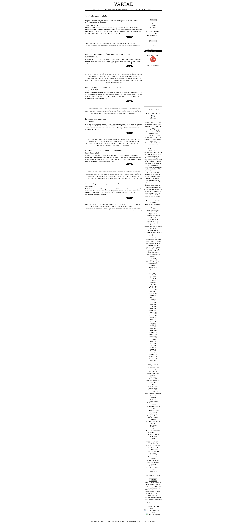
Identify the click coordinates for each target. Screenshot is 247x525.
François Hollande (135, 45)
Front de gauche (93, 76)
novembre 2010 (153, 312)
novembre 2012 (153, 275)
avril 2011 (153, 303)
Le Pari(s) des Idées (153, 447)
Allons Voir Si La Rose (153, 444)
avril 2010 (153, 325)
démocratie (125, 206)
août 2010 (153, 317)
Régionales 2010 (153, 260)
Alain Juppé (136, 171)
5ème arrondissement (153, 210)
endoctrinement (124, 45)
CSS (154, 521)
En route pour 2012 (113, 43)
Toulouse (125, 48)
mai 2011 (153, 301)
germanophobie (124, 174)
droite (135, 173)
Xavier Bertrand (118, 178)
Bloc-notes (153, 217)
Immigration (134, 174)
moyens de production (117, 78)
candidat (103, 74)
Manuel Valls (127, 208)
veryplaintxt (126, 521)
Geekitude (153, 225)
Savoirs (153, 265)
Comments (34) (126, 145)
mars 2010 (153, 327)
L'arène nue (153, 397)
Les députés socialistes (153, 455)
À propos (153, 25)
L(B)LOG (153, 399)
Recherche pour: (153, 16)
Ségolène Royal (106, 211)
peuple (105, 210)
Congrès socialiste (153, 219)
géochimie (121, 110)
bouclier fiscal (115, 173)
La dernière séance (153, 238)
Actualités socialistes (100, 139)
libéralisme (90, 78)
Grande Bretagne (104, 76)
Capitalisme (110, 74)
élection (89, 208)
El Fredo (153, 384)
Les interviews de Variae (153, 243)
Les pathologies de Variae (153, 250)
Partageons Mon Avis (153, 416)
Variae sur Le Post (153, 432)
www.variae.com (152, 495)
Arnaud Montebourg (97, 206)
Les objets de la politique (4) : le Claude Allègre (103, 87)
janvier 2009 (153, 353)
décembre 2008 (153, 354)
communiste (125, 74)
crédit (106, 45)
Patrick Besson (102, 176)
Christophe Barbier (93, 110)
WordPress (115, 521)
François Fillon (109, 174)
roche (119, 113)
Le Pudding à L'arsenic (153, 410)
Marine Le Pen (100, 143)
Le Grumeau (153, 404)
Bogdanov (136, 108)
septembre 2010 (153, 316)
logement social (104, 47)
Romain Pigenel (155, 482)
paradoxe (122, 143)
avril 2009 (153, 347)
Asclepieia (153, 375)
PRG (125, 210)
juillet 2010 (153, 319)
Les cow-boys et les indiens (128, 43)
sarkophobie (90, 178)
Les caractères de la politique (153, 239)
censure (100, 45)
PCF (92, 80)
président (111, 210)
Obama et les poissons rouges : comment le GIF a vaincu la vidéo (153, 126)
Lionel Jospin (109, 111)
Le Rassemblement (153, 449)
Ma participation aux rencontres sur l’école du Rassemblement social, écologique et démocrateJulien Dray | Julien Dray (153, 156)
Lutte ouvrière (99, 78)
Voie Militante (153, 436)
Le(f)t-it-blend (153, 412)
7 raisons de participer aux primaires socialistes (103, 184)
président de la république (115, 176)
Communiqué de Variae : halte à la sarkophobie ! (104, 150)
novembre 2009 (153, 334)
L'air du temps (153, 236)
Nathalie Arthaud (130, 78)
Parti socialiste (153, 466)
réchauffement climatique (107, 113)
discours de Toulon (126, 173)
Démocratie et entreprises (153, 380)
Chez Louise (153, 377)
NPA (117, 143)
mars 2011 (153, 304)
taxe (112, 48)
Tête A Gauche (153, 267)
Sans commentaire (126, 73)
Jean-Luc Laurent (121, 76)
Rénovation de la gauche (112, 73)
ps (104, 80)
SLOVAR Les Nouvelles (153, 430)
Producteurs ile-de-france (153, 475)
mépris (107, 78)
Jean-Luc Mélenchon (133, 76)
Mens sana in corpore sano (153, 254)
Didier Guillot (153, 382)
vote (125, 211)
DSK (135, 206)
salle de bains (100, 48)
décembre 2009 (153, 332)
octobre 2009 (153, 336)
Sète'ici (153, 429)
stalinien (137, 80)
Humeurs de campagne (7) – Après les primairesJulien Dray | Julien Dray (152, 187)
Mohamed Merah (115, 47)
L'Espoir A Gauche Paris (153, 445)
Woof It (153, 438)
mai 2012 (153, 279)
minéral (124, 111)
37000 (130, 171)
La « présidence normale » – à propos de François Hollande (153, 182)
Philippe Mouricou (153, 417)
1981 (86, 74)
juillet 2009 (153, 341)
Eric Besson (113, 110)
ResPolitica (153, 427)
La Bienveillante (153, 401)
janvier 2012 (153, 286)
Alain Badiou (95, 74)
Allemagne (90, 173)
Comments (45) (117, 82)
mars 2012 (153, 282)
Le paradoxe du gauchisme (95, 119)
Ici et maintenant (153, 392)
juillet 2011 (153, 297)
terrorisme (118, 48)
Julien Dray (153, 395)
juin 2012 (153, 277)
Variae (123, 4)
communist (118, 74)
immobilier (88, 47)
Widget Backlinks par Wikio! (153, 204)
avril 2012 (153, 280)
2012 (89, 74)
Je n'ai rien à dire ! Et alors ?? (153, 393)
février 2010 (153, 328)
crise (112, 206)
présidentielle (98, 80)
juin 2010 (153, 321)
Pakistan (134, 47)
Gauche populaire (153, 390)
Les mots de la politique (153, 247)
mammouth (117, 111)
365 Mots (153, 366)
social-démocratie (127, 80)
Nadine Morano (132, 111)
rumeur (98, 211)
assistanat (97, 173)
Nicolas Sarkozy (126, 47)
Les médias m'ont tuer (100, 108)
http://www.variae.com (153, 503)
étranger (94, 174)
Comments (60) (132, 211)
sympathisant (116, 211)
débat (119, 206)
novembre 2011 (153, 290)
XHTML (150, 521)
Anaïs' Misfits (153, 371)
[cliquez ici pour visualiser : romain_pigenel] (153, 115)
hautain (112, 76)
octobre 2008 (153, 358)
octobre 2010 (153, 314)
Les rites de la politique (153, 252)
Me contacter (153, 27)
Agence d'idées (153, 213)
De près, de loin (153, 379)
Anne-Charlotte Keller (153, 373)
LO (94, 143)
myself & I (153, 256)
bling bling (105, 173)
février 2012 (153, 284)
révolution (117, 80)
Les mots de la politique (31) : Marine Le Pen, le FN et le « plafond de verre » (153, 131)
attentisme (94, 45)
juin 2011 (153, 299)
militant (88, 210)
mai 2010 (153, 323)
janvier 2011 (153, 308)
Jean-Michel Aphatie (131, 110)
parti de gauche (131, 143)
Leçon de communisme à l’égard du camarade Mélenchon (107, 54)
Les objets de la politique (116, 108)
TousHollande (153, 471)
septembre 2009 (153, 338)
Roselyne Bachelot (133, 176)
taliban (108, 48)
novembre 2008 (153, 356)
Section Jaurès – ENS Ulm (153, 468)
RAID (93, 48)
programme (137, 210)
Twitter (123, 113)
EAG (138, 206)
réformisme (109, 80)
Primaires (130, 210)
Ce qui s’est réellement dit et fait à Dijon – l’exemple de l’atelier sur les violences (153, 161)
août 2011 (153, 295)
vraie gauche (116, 145)
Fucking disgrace (153, 386)
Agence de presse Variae (99, 43)
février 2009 (153, 351)
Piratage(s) (153, 419)
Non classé (153, 258)
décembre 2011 (153, 288)
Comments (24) (134, 48)
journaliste (101, 111)
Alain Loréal (153, 369)
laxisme (95, 47)
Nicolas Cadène (153, 414)
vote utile (108, 145)
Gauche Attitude (153, 388)
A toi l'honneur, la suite (153, 367)
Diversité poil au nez (153, 221)
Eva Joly (100, 174)
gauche (131, 141)
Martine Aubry (136, 208)
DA (115, 206)
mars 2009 (153, 349)
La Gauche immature (153, 403)
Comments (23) (137, 178)
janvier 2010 (153, 330)
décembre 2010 (153, 310)
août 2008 (153, 360)
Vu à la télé (153, 269)
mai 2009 (153, 345)
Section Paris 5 (153, 470)
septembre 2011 (153, 293)
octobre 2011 (153, 291)
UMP (111, 178)
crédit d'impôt (113, 45)
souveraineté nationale (102, 178)
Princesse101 (153, 425)
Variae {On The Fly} (153, 434)
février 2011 (153, 306)
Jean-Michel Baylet (116, 208)
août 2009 (153, 340)
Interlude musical (153, 230)
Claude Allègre (104, 110)
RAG (94, 211)
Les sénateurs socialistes (153, 460)
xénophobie (128, 178)
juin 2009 (153, 343)
